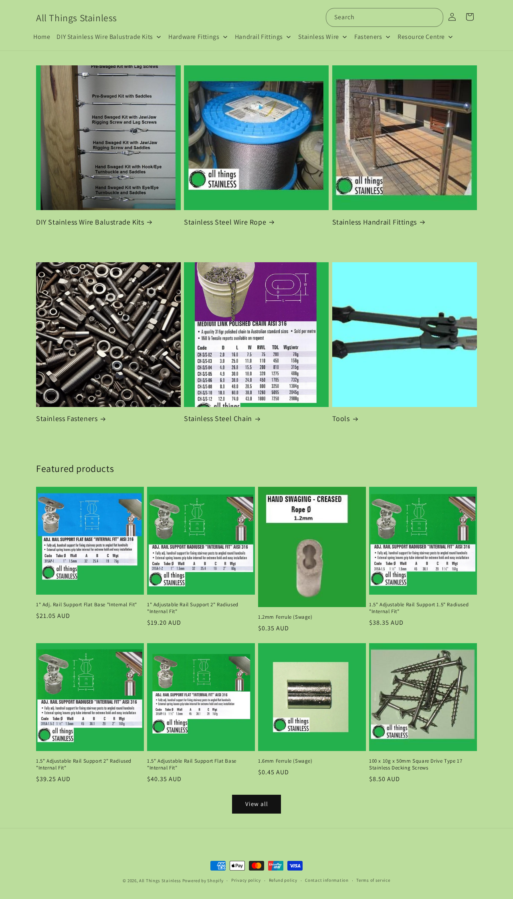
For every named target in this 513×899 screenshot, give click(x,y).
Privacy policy (246, 880)
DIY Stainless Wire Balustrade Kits (90, 222)
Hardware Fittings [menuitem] (193, 36)
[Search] (434, 17)
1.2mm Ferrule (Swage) (285, 617)
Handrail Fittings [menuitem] (259, 36)
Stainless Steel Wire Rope (225, 222)
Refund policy (283, 880)
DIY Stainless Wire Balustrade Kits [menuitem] (105, 36)
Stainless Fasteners (66, 418)
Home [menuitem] (41, 36)
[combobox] (384, 17)
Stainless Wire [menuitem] (318, 36)
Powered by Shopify (203, 880)
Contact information (326, 880)
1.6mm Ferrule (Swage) (285, 761)
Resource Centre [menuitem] (421, 36)
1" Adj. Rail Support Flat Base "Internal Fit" (86, 604)
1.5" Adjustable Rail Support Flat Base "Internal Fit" (191, 764)
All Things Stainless (160, 880)
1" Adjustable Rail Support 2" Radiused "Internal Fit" (192, 608)
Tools (341, 418)
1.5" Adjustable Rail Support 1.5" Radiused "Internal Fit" (419, 608)
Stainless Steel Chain (218, 418)
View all (256, 804)
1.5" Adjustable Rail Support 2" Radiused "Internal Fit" (83, 764)
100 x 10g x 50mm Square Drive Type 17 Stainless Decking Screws (415, 764)
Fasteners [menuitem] (368, 36)
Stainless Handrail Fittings (374, 222)
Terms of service (373, 880)
